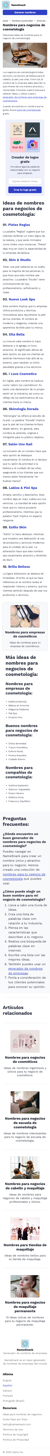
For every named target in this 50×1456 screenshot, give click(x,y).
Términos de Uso (13, 1429)
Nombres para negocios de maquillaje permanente (25, 1306)
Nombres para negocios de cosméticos (25, 1059)
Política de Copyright (15, 1434)
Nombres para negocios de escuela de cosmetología (25, 1122)
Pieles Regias (19, 225)
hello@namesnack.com (17, 1424)
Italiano (7, 1390)
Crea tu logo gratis (25, 189)
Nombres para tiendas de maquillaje (25, 1247)
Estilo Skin (17, 527)
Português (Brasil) (13, 1400)
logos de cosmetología (29, 110)
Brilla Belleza (19, 567)
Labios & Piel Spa (23, 488)
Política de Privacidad (16, 1439)
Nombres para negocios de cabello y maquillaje (25, 1186)
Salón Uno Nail (20, 444)
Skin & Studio (20, 260)
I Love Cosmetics (23, 374)
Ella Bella (17, 334)
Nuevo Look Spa (22, 299)
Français (8, 1395)
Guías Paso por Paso (15, 1419)
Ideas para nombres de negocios (22, 1414)
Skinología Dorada (23, 409)
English (7, 1380)
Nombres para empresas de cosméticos (25, 634)
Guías (5, 20)
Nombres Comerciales (22, 20)
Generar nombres (25, 12)
